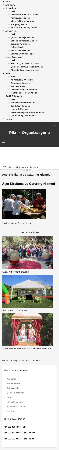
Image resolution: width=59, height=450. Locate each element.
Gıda (9, 167)
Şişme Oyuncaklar (15, 392)
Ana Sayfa (11, 379)
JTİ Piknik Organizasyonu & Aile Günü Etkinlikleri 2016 (26, 349)
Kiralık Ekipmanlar (15, 402)
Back (7, 1)
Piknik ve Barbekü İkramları (25, 167)
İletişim (10, 411)
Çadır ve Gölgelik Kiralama (14, 310)
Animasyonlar (13, 388)
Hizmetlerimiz (13, 383)
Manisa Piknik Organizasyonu (15, 272)
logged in (18, 360)
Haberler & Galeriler (16, 406)
